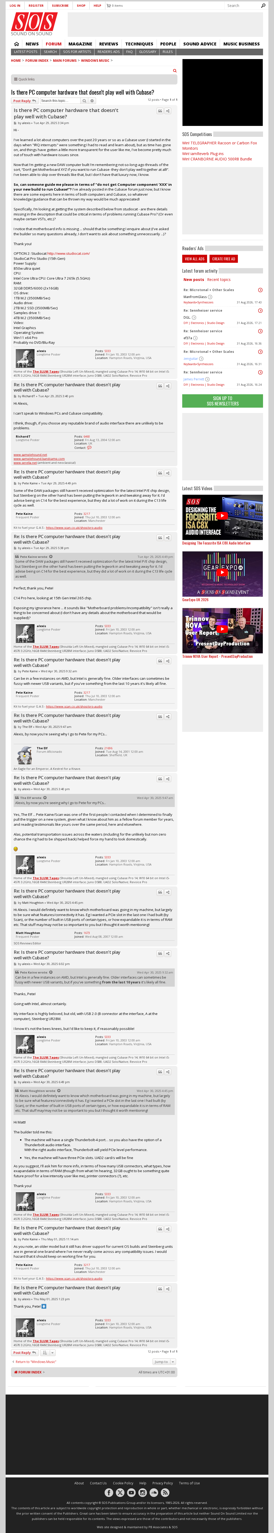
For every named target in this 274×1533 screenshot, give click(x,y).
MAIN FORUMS (65, 60)
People (168, 44)
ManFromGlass (195, 297)
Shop (81, 5)
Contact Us (98, 1483)
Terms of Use (189, 1483)
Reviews (108, 44)
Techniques (139, 44)
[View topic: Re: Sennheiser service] (260, 310)
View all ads (194, 258)
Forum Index (36, 60)
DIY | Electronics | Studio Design (204, 323)
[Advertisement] (222, 446)
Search (50, 51)
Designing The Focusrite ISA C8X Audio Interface (216, 543)
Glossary (147, 51)
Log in (15, 5)
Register (36, 5)
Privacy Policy (163, 1483)
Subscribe (60, 5)
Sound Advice (199, 44)
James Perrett (194, 379)
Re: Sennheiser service (203, 310)
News (32, 44)
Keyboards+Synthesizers (198, 302)
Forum (54, 44)
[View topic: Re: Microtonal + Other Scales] (260, 290)
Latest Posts (25, 51)
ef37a (188, 338)
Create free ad (223, 258)
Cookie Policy (123, 1483)
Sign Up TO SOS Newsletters (223, 401)
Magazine (80, 44)
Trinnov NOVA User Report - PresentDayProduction (217, 656)
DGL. (187, 317)
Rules (168, 51)
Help (97, 5)
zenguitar (191, 358)
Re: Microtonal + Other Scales (209, 290)
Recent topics (219, 279)
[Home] (34, 21)
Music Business (241, 44)
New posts (194, 279)
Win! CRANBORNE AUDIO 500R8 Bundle (217, 158)
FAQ (129, 51)
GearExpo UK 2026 (195, 599)
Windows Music (95, 60)
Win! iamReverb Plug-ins (203, 153)
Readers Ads (109, 51)
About (79, 1483)
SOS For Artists (77, 51)
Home (16, 44)
